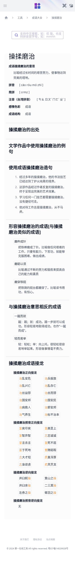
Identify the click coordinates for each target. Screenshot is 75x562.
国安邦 (25, 400)
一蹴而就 (20, 316)
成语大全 (37, 17)
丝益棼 (25, 393)
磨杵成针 (20, 241)
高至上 (50, 428)
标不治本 (52, 415)
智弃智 (25, 435)
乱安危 (25, 378)
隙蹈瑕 (50, 450)
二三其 (50, 485)
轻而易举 (20, 338)
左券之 (25, 493)
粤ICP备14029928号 (58, 548)
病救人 (25, 407)
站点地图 (50, 539)
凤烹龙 (50, 464)
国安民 (50, 400)
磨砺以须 (20, 264)
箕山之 (50, 478)
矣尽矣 (25, 428)
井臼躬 (25, 478)
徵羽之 (50, 493)
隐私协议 (37, 539)
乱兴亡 (25, 386)
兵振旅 (50, 378)
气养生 (25, 415)
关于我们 (24, 539)
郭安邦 (50, 407)
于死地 (25, 450)
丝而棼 (50, 393)
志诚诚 (50, 435)
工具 (20, 17)
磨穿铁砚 (20, 282)
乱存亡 (50, 386)
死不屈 (50, 443)
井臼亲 (25, 485)
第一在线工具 (21, 548)
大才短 (25, 457)
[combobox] (37, 35)
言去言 (25, 443)
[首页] (6, 18)
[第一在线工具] (37, 6)
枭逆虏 (25, 464)
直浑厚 (50, 457)
